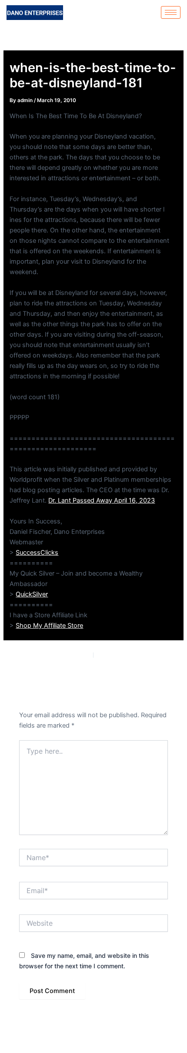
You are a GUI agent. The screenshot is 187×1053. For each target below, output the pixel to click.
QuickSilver (32, 594)
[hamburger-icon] (170, 12)
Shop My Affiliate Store (49, 625)
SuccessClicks (37, 552)
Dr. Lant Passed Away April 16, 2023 (101, 500)
